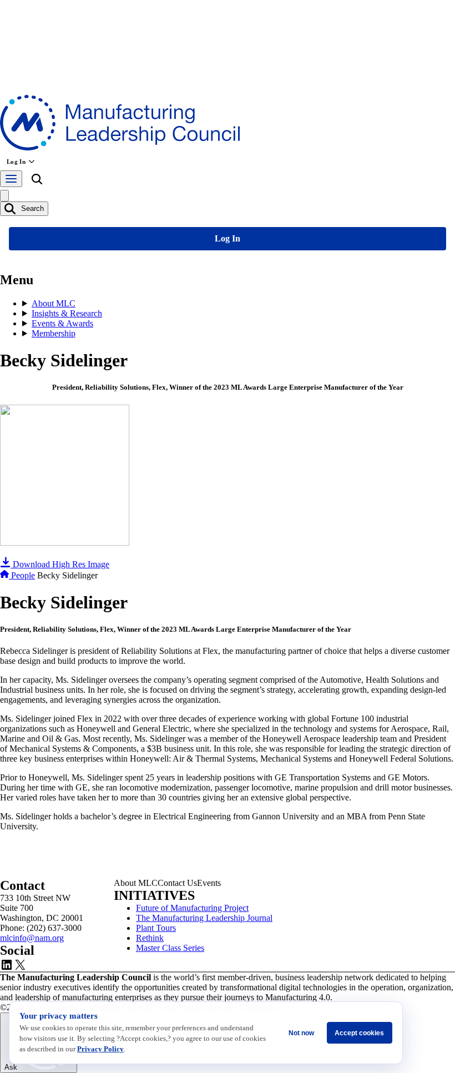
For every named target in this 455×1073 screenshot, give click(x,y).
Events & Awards (62, 323)
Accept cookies (359, 1033)
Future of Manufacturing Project (192, 908)
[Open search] (36, 181)
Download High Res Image (60, 564)
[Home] (5, 575)
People (23, 575)
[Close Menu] (4, 195)
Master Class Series (170, 948)
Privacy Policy (100, 1049)
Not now (301, 1033)
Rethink (150, 938)
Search (31, 208)
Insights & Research (67, 313)
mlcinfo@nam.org (32, 938)
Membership (53, 333)
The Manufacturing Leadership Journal (204, 918)
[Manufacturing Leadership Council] (120, 147)
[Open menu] (11, 178)
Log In (16, 161)
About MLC (53, 303)
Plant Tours (156, 928)
